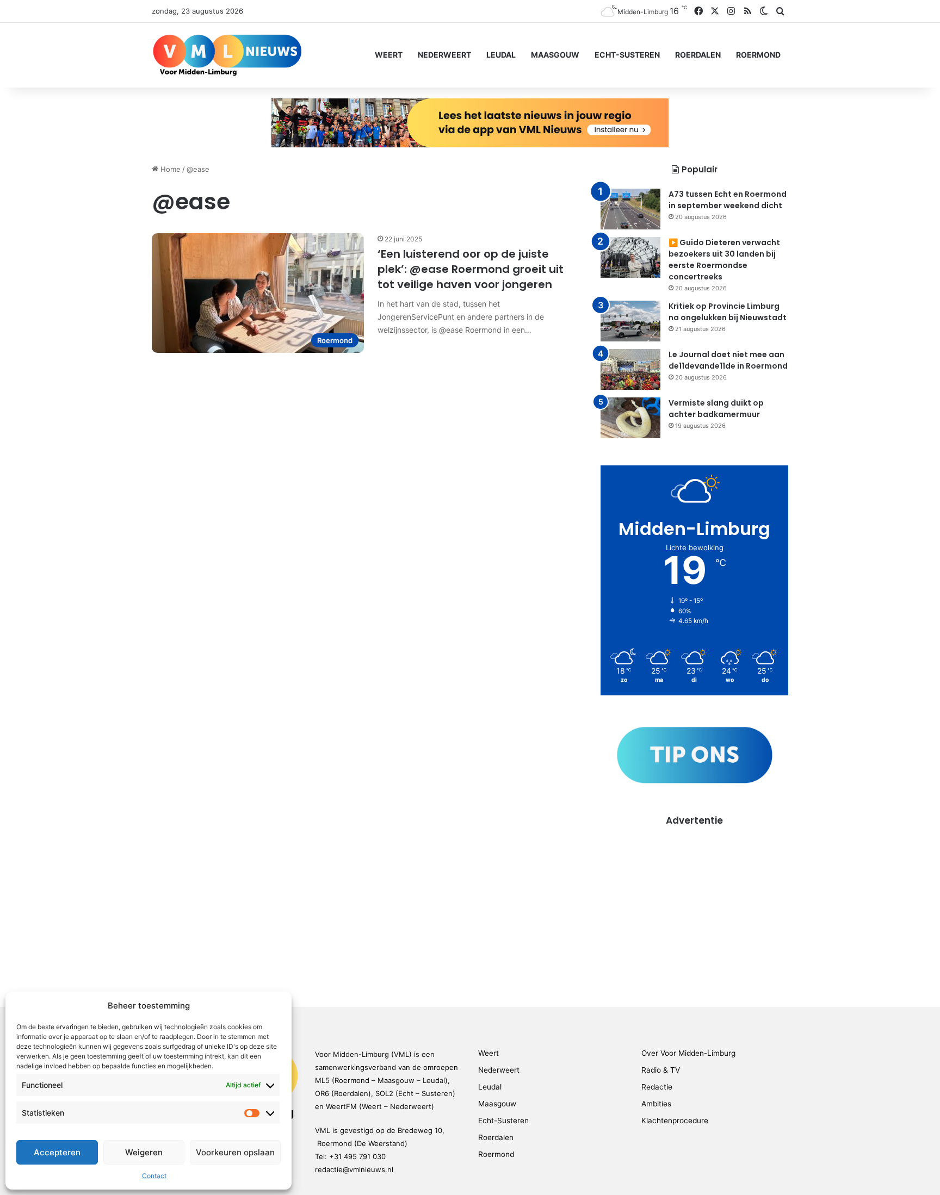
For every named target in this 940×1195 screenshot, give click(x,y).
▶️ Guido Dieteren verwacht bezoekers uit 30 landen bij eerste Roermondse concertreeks (724, 259)
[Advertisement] (694, 903)
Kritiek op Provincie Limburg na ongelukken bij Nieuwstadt (728, 312)
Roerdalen (698, 54)
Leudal (501, 54)
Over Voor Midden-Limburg (688, 1053)
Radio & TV (660, 1070)
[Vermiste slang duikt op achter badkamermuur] (630, 417)
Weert (389, 54)
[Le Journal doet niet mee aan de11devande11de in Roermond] (630, 369)
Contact (154, 1176)
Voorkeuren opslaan (235, 1152)
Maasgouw (555, 54)
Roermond (758, 54)
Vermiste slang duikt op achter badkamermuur (716, 408)
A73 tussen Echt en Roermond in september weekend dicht (728, 200)
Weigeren (144, 1152)
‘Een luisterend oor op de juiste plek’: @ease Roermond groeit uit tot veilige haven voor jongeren (471, 269)
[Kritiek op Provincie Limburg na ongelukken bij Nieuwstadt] (630, 321)
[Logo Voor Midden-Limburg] (227, 55)
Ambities (656, 1103)
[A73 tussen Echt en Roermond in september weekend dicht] (630, 209)
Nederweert (444, 54)
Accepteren (57, 1152)
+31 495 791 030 (357, 1156)
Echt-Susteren (627, 54)
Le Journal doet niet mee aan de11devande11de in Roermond (728, 360)
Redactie (656, 1086)
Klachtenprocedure (674, 1120)
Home (169, 169)
